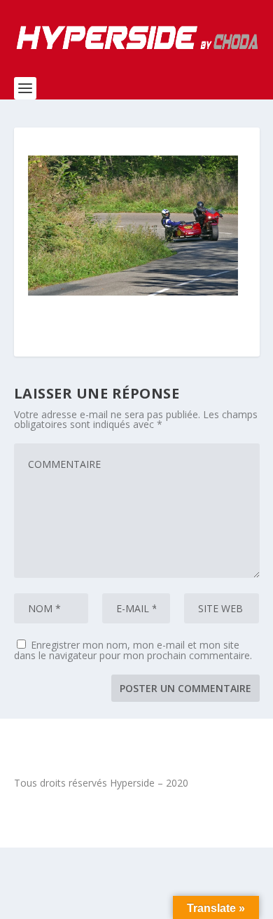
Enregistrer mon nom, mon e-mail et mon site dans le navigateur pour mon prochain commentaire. (133, 650)
